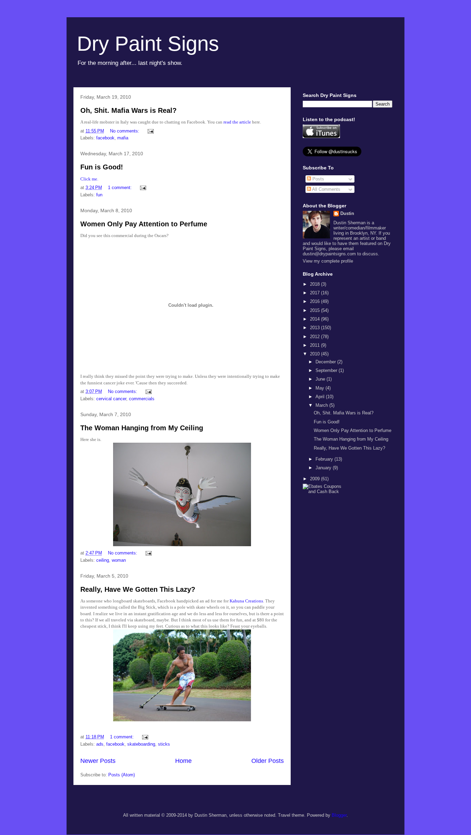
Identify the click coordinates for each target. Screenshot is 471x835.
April (320, 396)
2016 (315, 301)
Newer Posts (98, 760)
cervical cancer (111, 398)
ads (99, 744)
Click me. (89, 178)
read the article (237, 122)
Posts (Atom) (121, 774)
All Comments (325, 189)
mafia (122, 137)
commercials (141, 398)
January (324, 467)
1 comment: (120, 187)
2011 (315, 345)
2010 (315, 353)
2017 (315, 292)
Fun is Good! (101, 167)
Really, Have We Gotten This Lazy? (137, 589)
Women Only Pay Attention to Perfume (143, 224)
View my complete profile (328, 261)
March (322, 405)
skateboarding (141, 744)
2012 (315, 336)
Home (183, 760)
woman (119, 560)
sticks (164, 744)
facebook (105, 137)
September (327, 370)
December (326, 361)
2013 (315, 327)
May (320, 388)
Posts (317, 178)
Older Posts (267, 760)
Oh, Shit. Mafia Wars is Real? (128, 110)
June (321, 379)
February (324, 459)
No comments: (125, 131)
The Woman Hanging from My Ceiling (141, 428)
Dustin (347, 213)
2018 (315, 284)
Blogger (339, 815)
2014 (315, 319)
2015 (315, 310)
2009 (315, 478)
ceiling (102, 560)
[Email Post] (150, 131)
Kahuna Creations (246, 600)
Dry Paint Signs (148, 43)
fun (99, 194)
